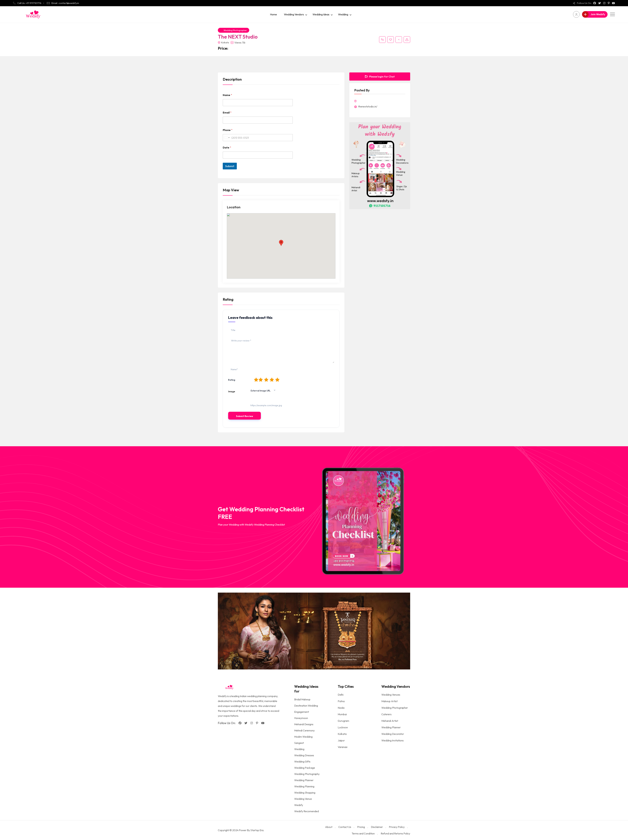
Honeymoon (301, 718)
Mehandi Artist (389, 720)
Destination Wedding (306, 705)
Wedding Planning (304, 786)
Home (273, 14)
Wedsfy (298, 805)
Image (231, 391)
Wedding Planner (304, 780)
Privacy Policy (397, 827)
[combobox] (227, 137)
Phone (227, 130)
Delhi (340, 694)
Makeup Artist (389, 701)
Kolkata (342, 734)
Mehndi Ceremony (304, 730)
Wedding (343, 14)
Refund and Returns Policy (395, 833)
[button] (281, 243)
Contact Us (344, 827)
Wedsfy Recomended (306, 811)
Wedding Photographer (235, 30)
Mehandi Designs (303, 724)
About (328, 827)
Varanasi (342, 747)
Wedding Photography (307, 774)
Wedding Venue (303, 798)
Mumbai (342, 714)
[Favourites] (390, 39)
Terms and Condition (363, 833)
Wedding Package (304, 767)
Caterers (386, 714)
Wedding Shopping (304, 792)
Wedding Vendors (294, 14)
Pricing (361, 827)
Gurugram (343, 720)
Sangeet (299, 743)
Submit (229, 166)
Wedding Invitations (392, 740)
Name (227, 95)
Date (227, 147)
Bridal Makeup (302, 699)
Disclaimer (377, 827)
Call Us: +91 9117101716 (29, 3)
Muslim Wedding (303, 736)
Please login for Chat (382, 76)
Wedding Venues (390, 694)
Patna (341, 701)
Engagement (301, 711)
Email (227, 112)
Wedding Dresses (304, 755)
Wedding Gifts (302, 761)
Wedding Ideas (321, 14)
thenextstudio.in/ (367, 106)
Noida (341, 707)
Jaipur (341, 740)
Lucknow (343, 727)
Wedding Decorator (392, 734)
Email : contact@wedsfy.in (65, 3)
